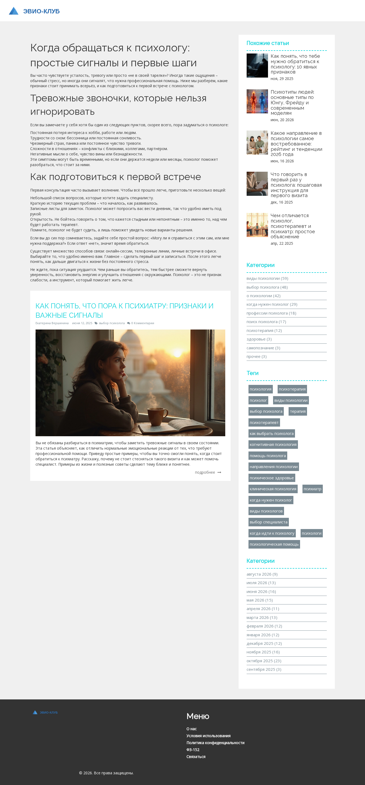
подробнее (205, 472)
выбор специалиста (269, 521)
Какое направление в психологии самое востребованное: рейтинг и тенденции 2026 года (296, 143)
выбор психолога (112, 323)
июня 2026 (261, 591)
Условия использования (209, 735)
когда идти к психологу (272, 533)
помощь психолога (268, 455)
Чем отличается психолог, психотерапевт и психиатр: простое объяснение (293, 226)
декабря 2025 (264, 643)
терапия (298, 411)
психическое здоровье (272, 477)
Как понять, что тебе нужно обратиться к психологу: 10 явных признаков (295, 64)
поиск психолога (266, 321)
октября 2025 (264, 660)
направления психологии (274, 466)
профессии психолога (271, 313)
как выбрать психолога (272, 433)
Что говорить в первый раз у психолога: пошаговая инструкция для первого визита (296, 184)
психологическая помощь (274, 544)
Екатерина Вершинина (52, 323)
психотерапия (264, 330)
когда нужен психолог (272, 304)
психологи (311, 533)
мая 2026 (260, 600)
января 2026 (263, 634)
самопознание (263, 347)
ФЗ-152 (193, 749)
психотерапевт (264, 422)
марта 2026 (262, 617)
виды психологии (267, 278)
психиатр (312, 488)
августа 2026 (262, 574)
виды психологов (266, 511)
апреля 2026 (263, 608)
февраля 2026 (264, 626)
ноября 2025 (263, 651)
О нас (192, 728)
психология (260, 389)
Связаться (196, 756)
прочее (257, 356)
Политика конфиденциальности (215, 742)
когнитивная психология (273, 444)
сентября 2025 (264, 669)
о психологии (264, 295)
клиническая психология (273, 488)
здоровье (259, 339)
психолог (258, 400)
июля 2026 (261, 582)
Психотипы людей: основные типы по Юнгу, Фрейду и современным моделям (292, 102)
